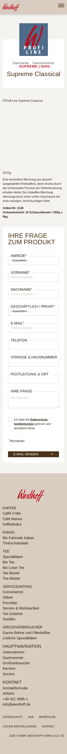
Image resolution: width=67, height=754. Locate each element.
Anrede (19, 256)
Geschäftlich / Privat (33, 306)
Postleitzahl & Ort (30, 374)
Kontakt (48, 726)
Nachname (21, 289)
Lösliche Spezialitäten (20, 638)
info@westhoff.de (16, 704)
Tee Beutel (11, 573)
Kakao (9, 532)
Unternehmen (13, 652)
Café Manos (12, 519)
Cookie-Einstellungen (19, 726)
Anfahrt (8, 693)
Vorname (20, 272)
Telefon (19, 340)
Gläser (8, 597)
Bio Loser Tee (13, 568)
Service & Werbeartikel (21, 608)
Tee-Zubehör (13, 614)
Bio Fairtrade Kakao (18, 538)
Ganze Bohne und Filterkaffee (26, 633)
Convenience (13, 592)
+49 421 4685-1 (15, 699)
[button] (61, 5)
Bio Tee (8, 562)
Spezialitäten (13, 557)
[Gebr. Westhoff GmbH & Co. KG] (11, 7)
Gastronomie (13, 658)
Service (8, 674)
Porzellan (10, 603)
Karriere (9, 668)
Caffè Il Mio (12, 513)
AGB (31, 716)
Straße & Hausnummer (34, 357)
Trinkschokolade (15, 543)
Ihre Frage (21, 391)
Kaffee (9, 508)
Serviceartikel (18, 587)
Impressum (47, 716)
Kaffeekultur (12, 524)
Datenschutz (13, 716)
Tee (6, 551)
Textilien (9, 619)
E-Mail (17, 323)
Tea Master (12, 578)
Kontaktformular (15, 688)
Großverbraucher (22, 627)
